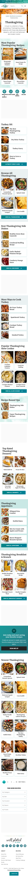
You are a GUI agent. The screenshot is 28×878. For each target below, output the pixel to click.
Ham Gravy (20, 773)
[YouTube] (14, 845)
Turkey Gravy (18, 148)
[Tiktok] (21, 845)
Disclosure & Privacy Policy (14, 870)
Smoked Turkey (18, 335)
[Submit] (22, 6)
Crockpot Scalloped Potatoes (7, 366)
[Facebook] (6, 845)
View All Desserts (12, 492)
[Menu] (25, 6)
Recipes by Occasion (16, 16)
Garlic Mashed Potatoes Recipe (15, 252)
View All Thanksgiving (12, 217)
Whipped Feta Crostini (15, 512)
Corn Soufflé (20, 211)
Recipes (18, 851)
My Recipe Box (19, 856)
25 (17, 782)
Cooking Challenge (20, 860)
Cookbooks (4, 856)
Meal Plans (18, 858)
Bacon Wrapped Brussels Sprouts (16, 539)
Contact (3, 858)
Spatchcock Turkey (18, 317)
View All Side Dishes (12, 268)
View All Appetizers (12, 545)
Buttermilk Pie (8, 469)
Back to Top (14, 873)
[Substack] (25, 845)
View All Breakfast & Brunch (12, 598)
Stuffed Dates (18, 521)
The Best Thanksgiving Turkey (15, 131)
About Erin (3, 854)
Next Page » (22, 782)
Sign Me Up (14, 648)
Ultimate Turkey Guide (12, 164)
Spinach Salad (21, 193)
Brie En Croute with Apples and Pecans (17, 530)
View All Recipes (20, 854)
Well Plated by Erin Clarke (4, 6)
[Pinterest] (10, 845)
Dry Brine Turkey (17, 140)
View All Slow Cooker (12, 391)
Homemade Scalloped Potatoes (7, 63)
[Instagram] (3, 845)
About (3, 851)
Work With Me (4, 864)
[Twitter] (17, 845)
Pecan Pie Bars (20, 469)
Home (7, 16)
